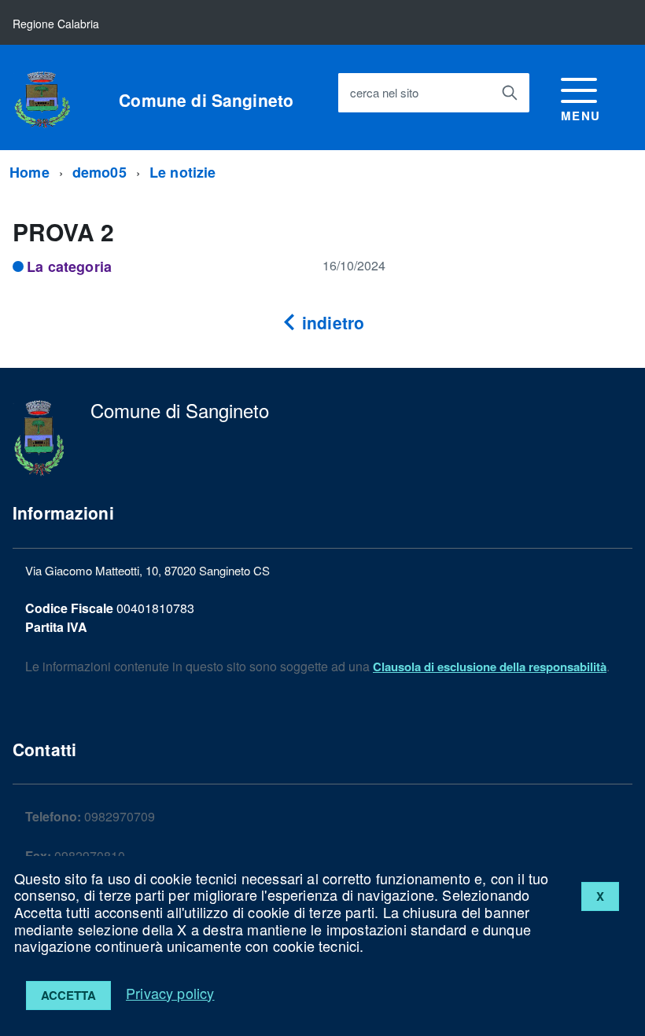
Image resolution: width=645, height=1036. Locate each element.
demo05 (99, 172)
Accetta (68, 995)
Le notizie (182, 172)
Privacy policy (170, 993)
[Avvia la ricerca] (509, 92)
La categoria (69, 266)
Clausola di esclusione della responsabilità (489, 666)
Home (29, 172)
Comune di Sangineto (206, 100)
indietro (330, 322)
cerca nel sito (384, 92)
